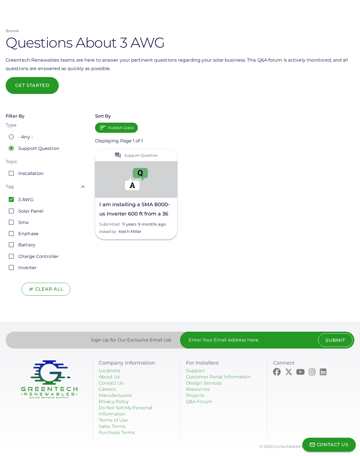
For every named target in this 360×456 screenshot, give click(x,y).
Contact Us (111, 383)
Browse (12, 30)
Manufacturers (115, 395)
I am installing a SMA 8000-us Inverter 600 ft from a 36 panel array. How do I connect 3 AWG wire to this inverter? (134, 210)
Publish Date (121, 127)
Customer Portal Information (218, 376)
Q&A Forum (199, 401)
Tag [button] (10, 186)
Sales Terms (112, 426)
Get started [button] (32, 85)
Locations (109, 370)
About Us (109, 376)
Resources (198, 389)
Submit (335, 340)
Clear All (49, 289)
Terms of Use (113, 420)
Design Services (204, 383)
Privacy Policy (114, 401)
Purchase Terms (117, 432)
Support (195, 370)
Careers (107, 389)
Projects (195, 395)
